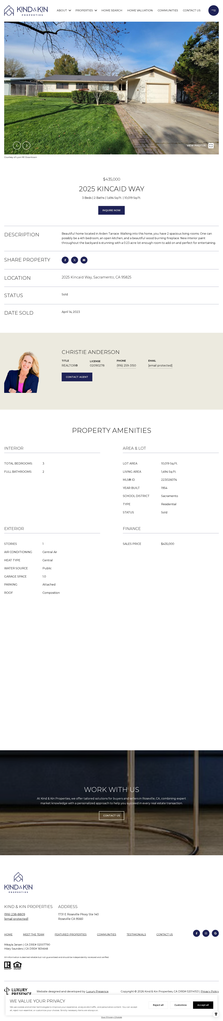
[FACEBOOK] (196, 933)
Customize (180, 1005)
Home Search (111, 10)
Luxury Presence (97, 991)
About (62, 10)
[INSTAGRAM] (205, 933)
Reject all (158, 1005)
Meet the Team (33, 934)
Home (8, 934)
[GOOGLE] (215, 933)
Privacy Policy (210, 991)
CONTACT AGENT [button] (77, 377)
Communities (168, 10)
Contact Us (164, 934)
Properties (84, 10)
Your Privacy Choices (111, 1017)
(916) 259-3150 (126, 365)
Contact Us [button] (111, 815)
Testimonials (136, 934)
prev (17, 145)
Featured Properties (71, 934)
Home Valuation (140, 10)
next (26, 145)
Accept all (203, 1005)
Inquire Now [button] (111, 210)
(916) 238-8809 (14, 914)
